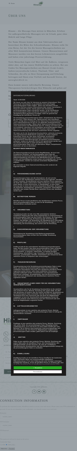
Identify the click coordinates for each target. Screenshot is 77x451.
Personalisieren (37, 371)
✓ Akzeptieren (37, 368)
